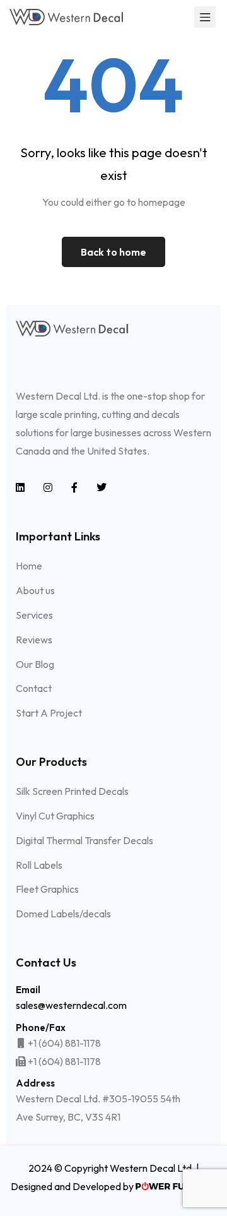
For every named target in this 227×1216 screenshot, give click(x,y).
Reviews (34, 639)
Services (34, 615)
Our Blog (35, 664)
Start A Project (49, 712)
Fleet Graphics (47, 889)
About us (35, 590)
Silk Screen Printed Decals (72, 791)
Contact (34, 688)
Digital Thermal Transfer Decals (84, 840)
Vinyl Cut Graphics (55, 815)
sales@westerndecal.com (71, 1005)
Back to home (113, 252)
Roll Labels (39, 865)
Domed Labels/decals (63, 913)
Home (29, 565)
